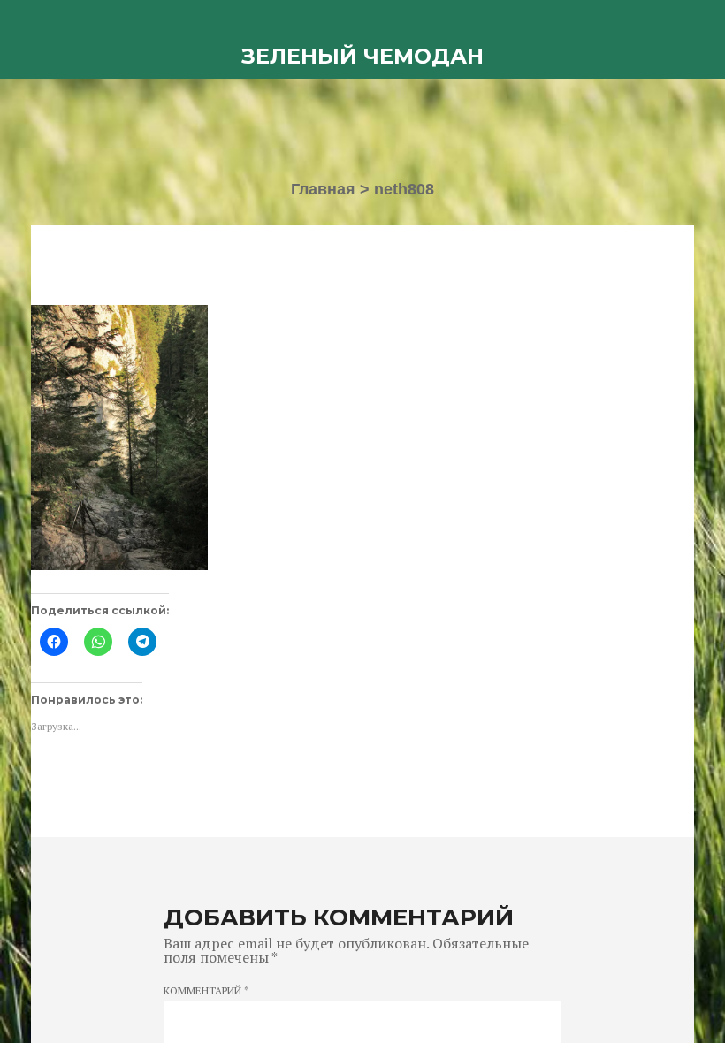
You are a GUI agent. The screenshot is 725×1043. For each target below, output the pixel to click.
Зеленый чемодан (362, 56)
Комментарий (206, 991)
